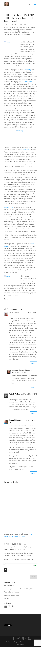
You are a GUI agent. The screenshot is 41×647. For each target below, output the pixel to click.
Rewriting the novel (25, 30)
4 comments (26, 34)
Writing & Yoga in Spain (11, 595)
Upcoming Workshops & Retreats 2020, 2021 (18, 589)
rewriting (16, 30)
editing (11, 27)
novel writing (8, 30)
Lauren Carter (14, 313)
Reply (33, 363)
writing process (15, 34)
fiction (16, 27)
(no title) (6, 598)
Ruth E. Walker (14, 394)
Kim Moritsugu (9, 207)
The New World (9, 586)
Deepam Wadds (11, 25)
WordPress (20, 644)
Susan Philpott (15, 420)
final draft (22, 27)
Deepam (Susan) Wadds (21, 370)
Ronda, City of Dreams (11, 592)
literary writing (30, 27)
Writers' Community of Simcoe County (16, 32)
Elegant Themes (20, 642)
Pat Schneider (24, 149)
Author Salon (28, 82)
